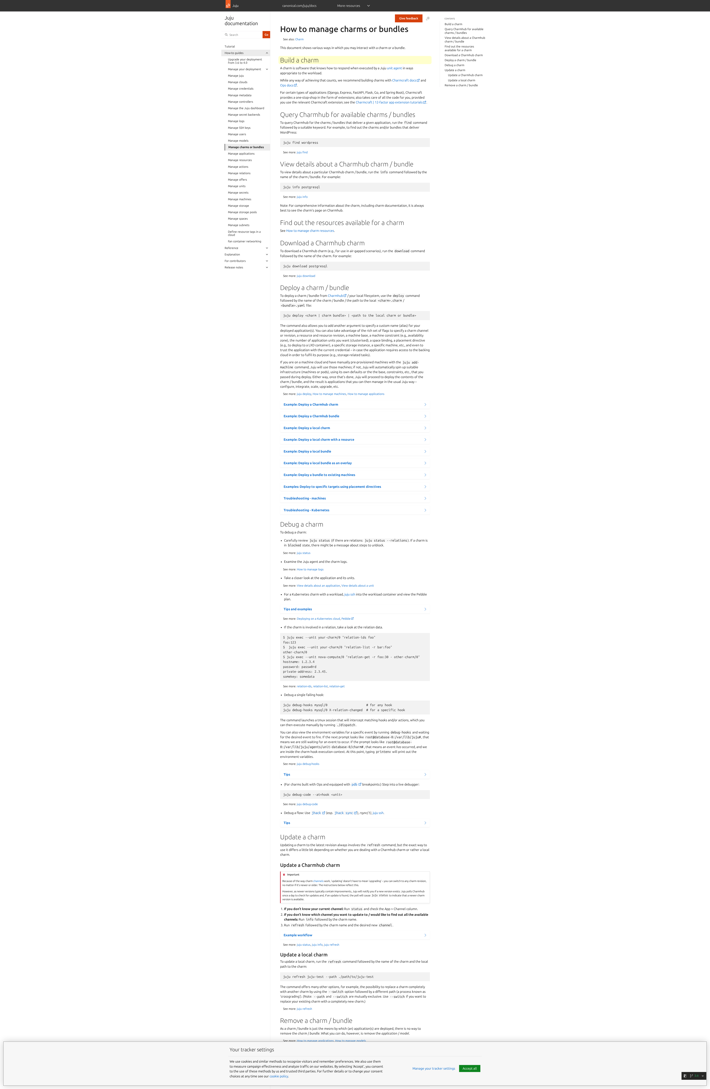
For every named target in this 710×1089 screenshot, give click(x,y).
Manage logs (236, 121)
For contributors (235, 260)
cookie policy (279, 1076)
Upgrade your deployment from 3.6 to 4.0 (245, 61)
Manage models (238, 140)
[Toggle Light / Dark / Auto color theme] (428, 18)
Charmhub (335, 295)
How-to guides (234, 52)
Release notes (234, 267)
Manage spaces (238, 218)
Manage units (237, 186)
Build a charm (453, 24)
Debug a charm (454, 65)
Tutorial (230, 46)
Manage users (237, 134)
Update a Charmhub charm (465, 75)
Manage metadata (239, 95)
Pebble (346, 618)
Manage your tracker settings (434, 1068)
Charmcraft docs (404, 80)
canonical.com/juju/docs (299, 5)
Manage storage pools (242, 212)
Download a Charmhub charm (464, 55)
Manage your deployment (244, 69)
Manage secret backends (244, 114)
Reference (231, 248)
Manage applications (241, 153)
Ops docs (286, 85)
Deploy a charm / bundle (460, 60)
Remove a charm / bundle (461, 85)
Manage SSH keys (239, 127)
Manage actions (238, 166)
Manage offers (237, 179)
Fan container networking (244, 241)
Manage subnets (238, 225)
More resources (348, 5)
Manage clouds (237, 82)
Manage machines (239, 199)
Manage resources (240, 160)
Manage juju (236, 75)
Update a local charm (461, 80)
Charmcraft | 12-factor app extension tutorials (389, 102)
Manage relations (239, 173)
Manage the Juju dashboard (246, 108)
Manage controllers (240, 101)
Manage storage (238, 205)
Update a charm (455, 70)
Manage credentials (240, 88)
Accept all (470, 1068)
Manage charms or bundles (246, 147)
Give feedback (408, 18)
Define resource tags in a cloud (244, 233)
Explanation (232, 254)
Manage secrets (238, 192)
